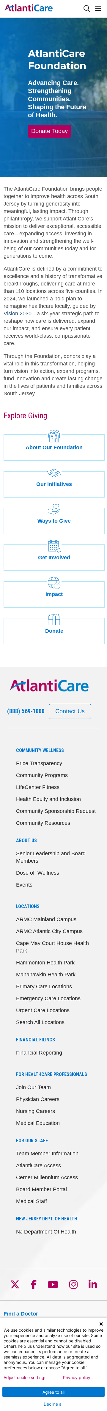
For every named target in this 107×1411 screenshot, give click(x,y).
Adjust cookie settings (25, 1377)
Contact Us (70, 711)
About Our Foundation (54, 447)
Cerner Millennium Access (47, 1177)
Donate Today (49, 131)
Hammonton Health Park (45, 963)
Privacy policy (76, 1377)
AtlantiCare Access (38, 1165)
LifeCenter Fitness (37, 787)
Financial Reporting (39, 1053)
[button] (99, 8)
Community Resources (43, 823)
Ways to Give (54, 521)
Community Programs (42, 775)
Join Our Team (33, 1087)
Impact (54, 594)
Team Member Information (47, 1154)
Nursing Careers (35, 1111)
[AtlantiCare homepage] (43, 9)
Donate (54, 631)
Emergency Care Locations (48, 998)
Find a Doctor (21, 1314)
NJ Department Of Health (46, 1232)
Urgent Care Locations (43, 1010)
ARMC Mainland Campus (46, 919)
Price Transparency (39, 763)
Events (24, 885)
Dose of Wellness (37, 873)
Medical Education (38, 1123)
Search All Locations (40, 1022)
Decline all (53, 1404)
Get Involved (54, 558)
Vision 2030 (18, 314)
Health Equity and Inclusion (48, 799)
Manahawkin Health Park (45, 975)
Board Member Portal (41, 1189)
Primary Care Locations (44, 986)
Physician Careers (37, 1099)
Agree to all (53, 1392)
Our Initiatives (54, 484)
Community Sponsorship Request (56, 811)
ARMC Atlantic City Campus (49, 931)
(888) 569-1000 (26, 711)
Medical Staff (31, 1201)
